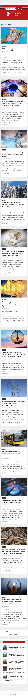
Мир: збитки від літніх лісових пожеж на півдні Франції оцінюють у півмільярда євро (17, 663)
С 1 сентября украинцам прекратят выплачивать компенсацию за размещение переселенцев (13, 253)
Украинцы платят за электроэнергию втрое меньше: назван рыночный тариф (13, 154)
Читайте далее (18, 72)
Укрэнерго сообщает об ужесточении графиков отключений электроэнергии (13, 403)
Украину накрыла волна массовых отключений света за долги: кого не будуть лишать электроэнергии (13, 304)
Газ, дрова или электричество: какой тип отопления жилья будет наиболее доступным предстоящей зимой (13, 551)
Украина (4, 46)
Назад (6, 631)
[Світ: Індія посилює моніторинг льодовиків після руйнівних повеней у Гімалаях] (5, 654)
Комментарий (5, 73)
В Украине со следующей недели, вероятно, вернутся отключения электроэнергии (12, 602)
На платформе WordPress (9, 693)
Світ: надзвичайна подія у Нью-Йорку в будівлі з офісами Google (17, 649)
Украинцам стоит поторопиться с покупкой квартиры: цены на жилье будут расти (13, 205)
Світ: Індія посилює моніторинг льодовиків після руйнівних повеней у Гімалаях (17, 656)
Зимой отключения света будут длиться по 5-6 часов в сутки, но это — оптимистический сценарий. (13, 354)
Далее (15, 634)
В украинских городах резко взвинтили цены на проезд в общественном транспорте (11, 454)
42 (15, 631)
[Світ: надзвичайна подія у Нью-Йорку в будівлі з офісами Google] (5, 647)
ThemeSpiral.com (14, 694)
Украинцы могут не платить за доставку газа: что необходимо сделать (12, 502)
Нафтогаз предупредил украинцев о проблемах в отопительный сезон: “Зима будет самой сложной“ (13, 103)
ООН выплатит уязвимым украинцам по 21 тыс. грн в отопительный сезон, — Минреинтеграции (11, 52)
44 (21, 631)
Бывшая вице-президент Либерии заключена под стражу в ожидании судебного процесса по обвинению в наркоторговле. (14, 670)
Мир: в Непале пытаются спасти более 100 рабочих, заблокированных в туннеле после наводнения (13, 678)
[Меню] (2, 1)
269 (11, 634)
